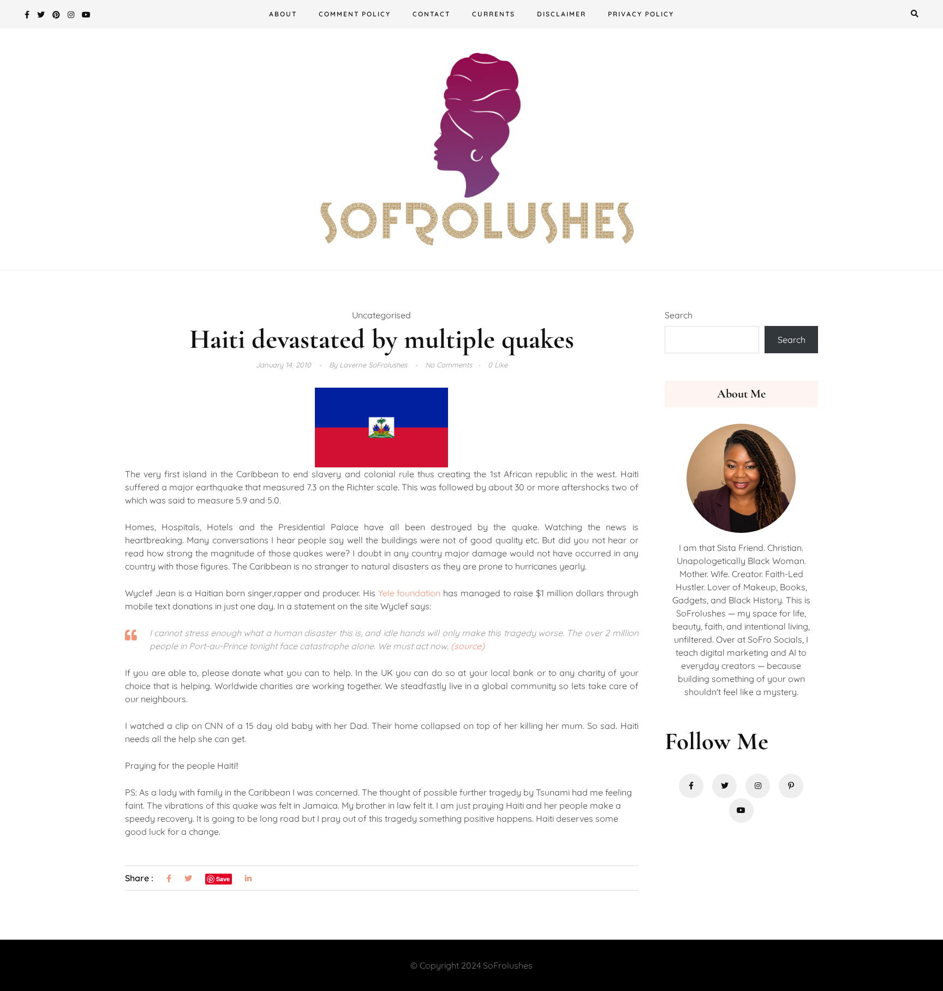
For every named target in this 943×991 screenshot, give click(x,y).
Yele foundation (409, 593)
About (283, 14)
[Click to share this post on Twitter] (188, 879)
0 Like (498, 364)
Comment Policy (355, 14)
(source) (468, 645)
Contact (431, 14)
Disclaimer (561, 14)
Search (679, 315)
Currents (493, 14)
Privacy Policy (641, 14)
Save (223, 879)
